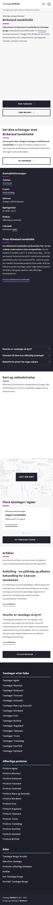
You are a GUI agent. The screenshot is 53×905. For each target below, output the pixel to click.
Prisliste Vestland (11, 834)
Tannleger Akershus (13, 685)
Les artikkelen (9, 604)
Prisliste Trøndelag (12, 824)
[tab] (23, 533)
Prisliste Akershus (12, 773)
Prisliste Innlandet (12, 788)
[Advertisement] (26, 69)
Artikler (6, 871)
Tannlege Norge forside (15, 856)
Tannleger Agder (11, 680)
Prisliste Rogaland (12, 808)
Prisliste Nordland (12, 798)
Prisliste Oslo (9, 803)
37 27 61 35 (7, 183)
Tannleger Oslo (10, 715)
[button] (26, 349)
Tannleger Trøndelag (13, 741)
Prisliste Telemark (12, 813)
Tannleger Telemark (13, 731)
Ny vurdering (25, 161)
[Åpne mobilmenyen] (43, 4)
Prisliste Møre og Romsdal (16, 793)
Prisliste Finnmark (12, 783)
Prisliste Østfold (11, 839)
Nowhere (23, 901)
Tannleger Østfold (12, 720)
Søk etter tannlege (12, 861)
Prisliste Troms (10, 819)
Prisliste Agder (10, 768)
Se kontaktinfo (11, 524)
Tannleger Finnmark (13, 695)
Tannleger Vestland (12, 751)
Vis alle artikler (25, 654)
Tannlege (11, 3)
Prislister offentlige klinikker (17, 866)
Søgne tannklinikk (15, 515)
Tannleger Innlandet (13, 700)
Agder (16, 10)
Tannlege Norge (8, 10)
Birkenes (21, 10)
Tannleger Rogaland (13, 725)
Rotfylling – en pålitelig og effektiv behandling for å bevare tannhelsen (26, 575)
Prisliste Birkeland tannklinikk (16, 279)
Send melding (25, 112)
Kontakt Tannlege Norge (15, 881)
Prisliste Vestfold (11, 829)
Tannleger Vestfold (12, 746)
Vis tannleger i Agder (25, 539)
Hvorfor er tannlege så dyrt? (22, 615)
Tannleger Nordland (13, 710)
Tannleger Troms (11, 736)
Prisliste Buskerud (12, 778)
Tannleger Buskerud (13, 690)
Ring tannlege (25, 104)
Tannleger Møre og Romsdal (17, 705)
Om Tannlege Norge (13, 876)
